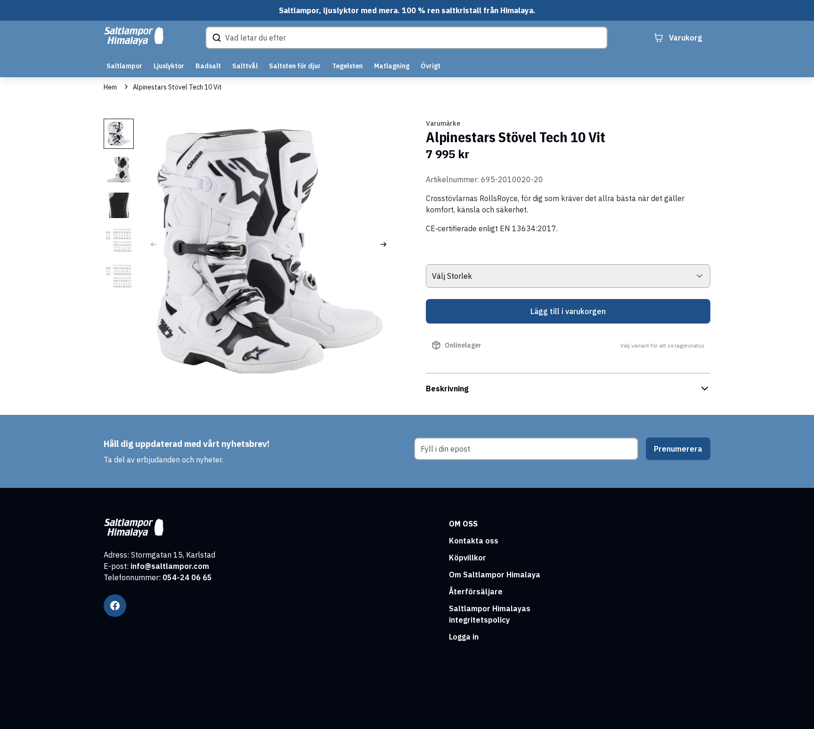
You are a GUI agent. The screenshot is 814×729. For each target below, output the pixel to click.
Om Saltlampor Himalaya (494, 574)
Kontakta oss (473, 540)
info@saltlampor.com (169, 566)
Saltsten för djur (295, 66)
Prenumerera (678, 449)
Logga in (464, 636)
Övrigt (430, 66)
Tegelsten (347, 66)
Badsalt (208, 66)
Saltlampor (124, 66)
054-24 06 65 (187, 577)
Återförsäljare (476, 591)
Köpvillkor (467, 557)
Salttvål (245, 66)
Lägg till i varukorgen (568, 311)
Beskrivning (447, 388)
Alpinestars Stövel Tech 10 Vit (177, 87)
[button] (383, 244)
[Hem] (134, 36)
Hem (110, 87)
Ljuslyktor (169, 66)
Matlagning (391, 66)
